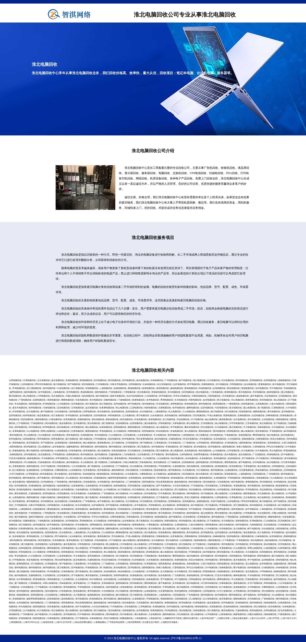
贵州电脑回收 (150, 493)
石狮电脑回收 (61, 470)
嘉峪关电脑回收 (117, 396)
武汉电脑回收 (227, 380)
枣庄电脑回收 (142, 415)
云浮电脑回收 (211, 614)
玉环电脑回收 (233, 450)
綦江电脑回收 (91, 497)
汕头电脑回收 (157, 415)
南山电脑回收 (221, 423)
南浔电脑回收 (290, 431)
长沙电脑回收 (213, 380)
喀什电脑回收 (33, 450)
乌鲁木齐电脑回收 (118, 384)
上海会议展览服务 (239, 618)
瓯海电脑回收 (118, 411)
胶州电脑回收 (290, 458)
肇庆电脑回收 (172, 454)
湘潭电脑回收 (219, 404)
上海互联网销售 (133, 622)
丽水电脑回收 (202, 474)
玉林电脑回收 (186, 454)
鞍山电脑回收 (122, 407)
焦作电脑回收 (230, 454)
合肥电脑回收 (15, 380)
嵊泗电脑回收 (203, 411)
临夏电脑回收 (148, 485)
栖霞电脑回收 (91, 431)
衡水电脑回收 (86, 478)
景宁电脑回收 (248, 458)
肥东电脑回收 (72, 435)
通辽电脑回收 (235, 427)
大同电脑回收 (43, 396)
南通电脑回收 (72, 454)
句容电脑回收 (221, 407)
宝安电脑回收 (129, 435)
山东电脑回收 (75, 470)
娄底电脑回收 (160, 470)
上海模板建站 (99, 622)
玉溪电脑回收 (261, 404)
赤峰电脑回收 (219, 536)
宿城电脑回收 (91, 388)
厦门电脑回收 (101, 462)
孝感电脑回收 (216, 454)
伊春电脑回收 (75, 450)
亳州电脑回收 (148, 404)
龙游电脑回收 (122, 423)
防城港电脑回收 (24, 489)
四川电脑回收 (207, 493)
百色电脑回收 (146, 470)
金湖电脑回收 (61, 443)
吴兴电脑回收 (79, 423)
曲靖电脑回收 (273, 392)
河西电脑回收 (214, 396)
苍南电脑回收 (89, 474)
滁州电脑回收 (101, 446)
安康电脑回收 (18, 466)
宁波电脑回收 (115, 392)
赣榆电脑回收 (67, 400)
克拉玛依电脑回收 (134, 396)
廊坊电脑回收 (217, 470)
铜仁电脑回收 (86, 439)
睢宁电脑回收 (47, 411)
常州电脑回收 (72, 415)
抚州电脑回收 (103, 470)
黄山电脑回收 (152, 489)
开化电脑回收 (174, 443)
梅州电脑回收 (75, 482)
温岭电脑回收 (193, 466)
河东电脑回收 (140, 419)
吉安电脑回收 (143, 454)
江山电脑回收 (188, 411)
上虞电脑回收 (160, 411)
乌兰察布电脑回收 (209, 583)
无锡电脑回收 (213, 544)
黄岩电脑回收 (233, 388)
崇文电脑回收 (266, 423)
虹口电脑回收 (18, 470)
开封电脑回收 (259, 392)
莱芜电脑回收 (235, 466)
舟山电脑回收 (87, 462)
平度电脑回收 (249, 466)
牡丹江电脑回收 (17, 474)
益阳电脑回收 (202, 462)
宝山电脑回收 (276, 478)
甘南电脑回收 (81, 489)
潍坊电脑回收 (129, 446)
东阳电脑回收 (220, 458)
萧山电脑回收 (176, 450)
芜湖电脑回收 (230, 474)
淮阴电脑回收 (53, 400)
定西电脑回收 (135, 478)
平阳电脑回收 (164, 466)
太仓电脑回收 (163, 458)
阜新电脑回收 (63, 466)
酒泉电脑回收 (33, 466)
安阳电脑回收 (148, 427)
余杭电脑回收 (191, 458)
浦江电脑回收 (108, 423)
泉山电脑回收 (191, 431)
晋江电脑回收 (216, 474)
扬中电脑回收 (256, 396)
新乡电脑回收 (200, 446)
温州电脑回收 (120, 404)
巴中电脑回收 (164, 493)
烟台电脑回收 (273, 435)
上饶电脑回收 (245, 474)
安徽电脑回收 (115, 454)
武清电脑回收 (96, 489)
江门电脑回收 (174, 462)
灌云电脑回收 (254, 419)
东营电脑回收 (77, 427)
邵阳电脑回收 (120, 427)
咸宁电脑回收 (43, 478)
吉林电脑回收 (176, 497)
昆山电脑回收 (44, 446)
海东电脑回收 (88, 396)
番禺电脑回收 (16, 462)
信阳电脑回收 (209, 489)
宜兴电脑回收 (134, 450)
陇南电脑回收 (181, 482)
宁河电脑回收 (197, 485)
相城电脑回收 (242, 396)
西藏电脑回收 (207, 497)
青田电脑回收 (266, 400)
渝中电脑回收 (44, 392)
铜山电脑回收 (89, 443)
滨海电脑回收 (148, 450)
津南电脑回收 (135, 458)
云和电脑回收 (203, 443)
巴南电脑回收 (44, 462)
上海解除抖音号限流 (172, 618)
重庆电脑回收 (15, 396)
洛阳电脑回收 (247, 404)
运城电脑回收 (231, 470)
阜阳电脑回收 (114, 415)
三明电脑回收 (129, 392)
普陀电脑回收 (174, 435)
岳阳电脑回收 (29, 439)
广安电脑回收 (108, 493)
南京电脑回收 (57, 380)
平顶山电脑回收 (214, 415)
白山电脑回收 (33, 431)
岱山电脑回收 (237, 400)
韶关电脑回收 (287, 435)
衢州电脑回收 (87, 454)
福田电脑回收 (30, 392)
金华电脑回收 (58, 446)
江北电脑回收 (63, 404)
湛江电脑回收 (143, 446)
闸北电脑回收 (58, 462)
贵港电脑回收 (188, 462)
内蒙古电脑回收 (48, 497)
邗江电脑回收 (211, 505)
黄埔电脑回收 (86, 380)
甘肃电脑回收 (134, 497)
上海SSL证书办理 (63, 622)
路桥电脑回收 (251, 400)
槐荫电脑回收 (259, 411)
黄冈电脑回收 (174, 470)
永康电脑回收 (178, 466)
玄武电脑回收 (228, 396)
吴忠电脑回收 (63, 407)
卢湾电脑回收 (58, 454)
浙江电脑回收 (202, 435)
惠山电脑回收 (249, 407)
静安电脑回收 (30, 446)
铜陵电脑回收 (33, 482)
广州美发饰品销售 (115, 622)
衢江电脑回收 (223, 400)
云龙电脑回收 (268, 419)
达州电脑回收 (223, 489)
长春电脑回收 (149, 384)
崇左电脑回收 (202, 392)
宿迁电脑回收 (138, 489)
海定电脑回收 (43, 415)
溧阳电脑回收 (18, 443)
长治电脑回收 (221, 427)
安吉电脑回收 (146, 411)
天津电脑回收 (29, 380)
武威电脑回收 (175, 439)
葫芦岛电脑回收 (163, 485)
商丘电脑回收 (53, 489)
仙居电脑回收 (136, 423)
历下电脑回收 (213, 521)
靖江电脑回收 (77, 388)
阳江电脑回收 (181, 489)
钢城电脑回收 (103, 474)
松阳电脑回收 (58, 435)
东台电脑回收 (136, 466)
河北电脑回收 (263, 493)
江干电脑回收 (23, 423)
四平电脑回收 (165, 396)
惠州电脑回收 (287, 474)
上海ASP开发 (273, 618)
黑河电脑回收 (163, 478)
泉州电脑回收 (114, 380)
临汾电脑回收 (273, 462)
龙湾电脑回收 (152, 400)
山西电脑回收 (18, 497)
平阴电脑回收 (234, 478)
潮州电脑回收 (193, 493)
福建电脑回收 (72, 446)
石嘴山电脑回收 (73, 396)
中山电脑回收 (136, 493)
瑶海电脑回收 (245, 411)
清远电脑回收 (266, 489)
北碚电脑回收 (211, 587)
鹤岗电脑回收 (112, 419)
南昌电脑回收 (142, 380)
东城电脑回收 (72, 380)
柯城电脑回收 (205, 388)
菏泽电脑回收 (251, 489)
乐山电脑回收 (72, 478)
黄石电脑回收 (245, 392)
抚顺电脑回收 (84, 419)
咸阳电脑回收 (41, 419)
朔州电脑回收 (35, 407)
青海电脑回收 (106, 497)
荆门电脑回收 (186, 446)
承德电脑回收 (273, 454)
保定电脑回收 (114, 439)
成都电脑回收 (284, 380)
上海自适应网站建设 (82, 622)
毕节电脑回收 (176, 427)
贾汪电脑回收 (162, 450)
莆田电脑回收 (87, 446)
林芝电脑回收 (126, 419)
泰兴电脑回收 (96, 400)
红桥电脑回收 (77, 431)
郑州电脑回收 (242, 380)
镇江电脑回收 (106, 404)
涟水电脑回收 (239, 419)
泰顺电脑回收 (251, 482)
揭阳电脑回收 (249, 493)
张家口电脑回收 (243, 446)
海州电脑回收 (49, 388)
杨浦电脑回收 (174, 474)
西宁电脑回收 (74, 384)
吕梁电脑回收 (259, 446)
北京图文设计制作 (150, 622)
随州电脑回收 (118, 482)
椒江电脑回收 (217, 411)
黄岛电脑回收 (273, 411)
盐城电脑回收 (33, 470)
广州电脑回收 (171, 380)
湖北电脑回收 (195, 489)
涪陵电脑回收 (262, 478)
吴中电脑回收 (222, 384)
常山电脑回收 (30, 435)
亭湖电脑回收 (18, 388)
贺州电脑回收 (157, 446)
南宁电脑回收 (185, 380)
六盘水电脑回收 (277, 404)
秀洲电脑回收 (166, 400)
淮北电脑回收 (143, 392)
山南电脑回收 (63, 431)
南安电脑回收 (18, 482)
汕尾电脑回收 (77, 485)
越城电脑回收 (176, 388)
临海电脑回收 (234, 458)
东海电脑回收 (176, 431)
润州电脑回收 (211, 560)
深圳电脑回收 (188, 392)
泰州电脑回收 (254, 485)
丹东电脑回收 (205, 439)
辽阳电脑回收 (290, 470)
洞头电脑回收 (51, 423)
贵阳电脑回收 (270, 380)
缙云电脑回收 (231, 411)
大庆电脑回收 (234, 439)
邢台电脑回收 (207, 427)
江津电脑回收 (225, 485)
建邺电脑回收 (193, 407)
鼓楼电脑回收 (208, 384)
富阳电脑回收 (150, 466)
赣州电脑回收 (115, 446)
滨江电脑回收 (118, 443)
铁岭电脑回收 (195, 482)
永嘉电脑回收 (205, 458)
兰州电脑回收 (102, 384)
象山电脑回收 (247, 431)
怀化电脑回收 (106, 485)
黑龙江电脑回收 (192, 497)
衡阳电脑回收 (185, 415)
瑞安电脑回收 (261, 431)
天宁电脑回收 (197, 419)
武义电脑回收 (174, 411)
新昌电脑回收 (93, 423)
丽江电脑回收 (72, 439)
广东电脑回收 (273, 474)
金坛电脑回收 (250, 384)
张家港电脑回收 (119, 450)
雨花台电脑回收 (277, 439)
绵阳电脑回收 (211, 524)
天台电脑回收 (44, 435)
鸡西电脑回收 (150, 407)
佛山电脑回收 (91, 427)
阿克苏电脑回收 (190, 439)
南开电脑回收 (178, 407)
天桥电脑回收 (178, 423)
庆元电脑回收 (247, 450)
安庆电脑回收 (89, 470)
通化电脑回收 (98, 419)
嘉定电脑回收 (213, 602)
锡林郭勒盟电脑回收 (117, 478)
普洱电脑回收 (214, 446)
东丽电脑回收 (262, 439)
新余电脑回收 (63, 427)
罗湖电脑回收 (49, 404)
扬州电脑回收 (72, 462)
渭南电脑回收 (263, 427)
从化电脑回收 (131, 474)
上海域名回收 (47, 622)
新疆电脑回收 (148, 497)
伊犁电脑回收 (62, 458)
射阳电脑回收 (148, 431)
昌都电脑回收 (164, 407)
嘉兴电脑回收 (86, 415)
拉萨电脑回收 (179, 384)
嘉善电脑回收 (132, 411)
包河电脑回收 (261, 388)
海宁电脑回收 (146, 443)
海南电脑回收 (63, 485)
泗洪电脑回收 (219, 431)
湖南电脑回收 (39, 489)
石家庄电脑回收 (218, 501)
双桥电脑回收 (237, 489)
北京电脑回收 (43, 380)
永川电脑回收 (160, 474)
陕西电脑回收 (120, 497)
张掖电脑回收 (18, 450)
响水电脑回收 (177, 458)
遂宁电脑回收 (245, 462)
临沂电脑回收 (166, 489)
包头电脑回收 (57, 396)
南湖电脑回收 (148, 388)
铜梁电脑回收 (33, 497)
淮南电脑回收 (245, 435)
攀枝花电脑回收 (192, 427)
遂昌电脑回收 (150, 423)
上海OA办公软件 (257, 618)
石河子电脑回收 (48, 466)
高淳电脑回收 (191, 478)
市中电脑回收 (276, 388)
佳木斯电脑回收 (105, 458)
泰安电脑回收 (160, 462)
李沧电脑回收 (101, 435)
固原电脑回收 (27, 419)
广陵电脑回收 (25, 400)
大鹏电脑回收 (145, 474)
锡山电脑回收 (211, 419)
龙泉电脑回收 (207, 466)
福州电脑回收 (101, 454)
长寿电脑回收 (280, 482)
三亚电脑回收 (216, 392)
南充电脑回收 (67, 489)
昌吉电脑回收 (211, 548)
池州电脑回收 (268, 485)
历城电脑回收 (87, 435)
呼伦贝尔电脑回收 (275, 446)
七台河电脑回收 (78, 466)
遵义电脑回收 (287, 392)
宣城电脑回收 (35, 485)
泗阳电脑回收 (214, 540)
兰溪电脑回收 (160, 443)
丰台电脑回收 (160, 435)
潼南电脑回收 (63, 497)
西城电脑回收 (87, 392)
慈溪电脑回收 (138, 400)
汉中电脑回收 (211, 567)
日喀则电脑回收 (199, 396)
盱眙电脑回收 (162, 431)
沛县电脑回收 (81, 400)
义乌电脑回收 (219, 450)
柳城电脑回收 (282, 485)
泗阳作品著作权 (190, 618)
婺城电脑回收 (191, 388)
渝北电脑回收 (44, 454)
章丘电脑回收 (276, 450)
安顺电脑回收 (244, 415)
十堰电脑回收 (233, 404)
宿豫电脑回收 (110, 400)
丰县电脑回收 (63, 388)
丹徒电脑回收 (183, 419)
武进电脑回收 (271, 396)
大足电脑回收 (235, 493)
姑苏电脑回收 (207, 407)
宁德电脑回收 (230, 435)
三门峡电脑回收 (133, 482)
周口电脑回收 (213, 610)
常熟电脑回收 (106, 431)
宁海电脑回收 (37, 423)
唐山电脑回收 (29, 396)
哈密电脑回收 (69, 419)
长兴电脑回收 (181, 400)
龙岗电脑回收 (273, 443)
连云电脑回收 (33, 411)
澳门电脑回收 (93, 466)
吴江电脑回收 (169, 419)
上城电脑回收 (106, 388)
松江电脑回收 (124, 489)
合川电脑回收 (110, 489)
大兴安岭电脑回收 (180, 485)
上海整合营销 (223, 618)
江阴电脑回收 (188, 435)
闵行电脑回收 (91, 404)
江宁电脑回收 (122, 466)
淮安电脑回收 (188, 474)
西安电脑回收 (88, 384)
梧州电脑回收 (15, 439)
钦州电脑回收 (15, 478)
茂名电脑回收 (132, 470)
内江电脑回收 (203, 470)
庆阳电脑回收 (276, 470)
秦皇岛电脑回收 (19, 407)
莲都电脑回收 (247, 388)
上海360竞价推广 (207, 618)
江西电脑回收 (115, 462)
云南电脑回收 (93, 493)
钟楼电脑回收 (134, 431)
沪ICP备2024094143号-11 (186, 638)
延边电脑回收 (90, 458)
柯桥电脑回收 (195, 400)
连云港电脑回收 (210, 599)
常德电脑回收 (172, 446)
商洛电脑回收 (261, 470)
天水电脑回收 (278, 427)
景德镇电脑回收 (158, 392)
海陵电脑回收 (282, 419)
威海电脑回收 (118, 470)
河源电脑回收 (215, 606)
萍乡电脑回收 (162, 404)
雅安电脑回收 (21, 493)
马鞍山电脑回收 (130, 462)
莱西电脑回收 (117, 474)
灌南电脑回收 (75, 443)
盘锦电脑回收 (149, 478)
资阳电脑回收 (148, 482)
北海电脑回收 (91, 485)
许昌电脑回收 (188, 470)
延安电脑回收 (161, 439)
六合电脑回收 (149, 458)
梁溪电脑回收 (264, 384)
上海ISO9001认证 (31, 622)
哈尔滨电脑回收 (164, 384)
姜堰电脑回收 (103, 443)
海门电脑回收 (263, 407)
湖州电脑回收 (21, 427)
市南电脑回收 (290, 388)
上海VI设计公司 (288, 618)
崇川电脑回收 (278, 384)
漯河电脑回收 (57, 478)
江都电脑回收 (278, 407)
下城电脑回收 (124, 400)
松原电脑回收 (220, 439)
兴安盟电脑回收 (246, 470)
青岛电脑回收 (174, 392)
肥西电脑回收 (217, 443)
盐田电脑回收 (15, 415)
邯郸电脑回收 (272, 415)
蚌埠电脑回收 (49, 427)
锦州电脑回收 (47, 450)
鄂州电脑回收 (43, 439)
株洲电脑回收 (230, 392)
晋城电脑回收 (100, 478)
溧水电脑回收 (60, 474)
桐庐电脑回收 (237, 482)
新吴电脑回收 (33, 443)
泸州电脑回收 (100, 439)
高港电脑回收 (205, 431)
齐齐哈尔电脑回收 (181, 396)
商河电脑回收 (266, 482)
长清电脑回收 (231, 443)
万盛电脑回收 (35, 493)
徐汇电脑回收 (57, 415)
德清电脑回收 (162, 388)
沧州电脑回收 (259, 462)
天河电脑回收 (207, 423)
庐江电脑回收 (262, 458)
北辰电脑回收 (108, 466)
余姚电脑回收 (120, 388)
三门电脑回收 (188, 443)
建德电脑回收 (205, 478)
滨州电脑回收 (47, 482)
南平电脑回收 (134, 404)
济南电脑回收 (157, 380)
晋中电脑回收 (287, 454)
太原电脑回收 (27, 384)
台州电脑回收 (47, 470)
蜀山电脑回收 (280, 400)
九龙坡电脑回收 (144, 435)
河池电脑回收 (89, 482)
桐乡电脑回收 (205, 450)
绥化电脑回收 (209, 482)
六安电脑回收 (129, 454)
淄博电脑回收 (176, 404)
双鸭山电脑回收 (48, 431)
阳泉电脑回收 (286, 415)
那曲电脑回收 (248, 439)
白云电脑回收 (115, 435)
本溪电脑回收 (18, 431)
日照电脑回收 (259, 474)
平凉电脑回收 (47, 458)
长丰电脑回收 (261, 450)
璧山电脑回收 (278, 493)
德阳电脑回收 (228, 446)
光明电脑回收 (278, 466)
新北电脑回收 (235, 407)
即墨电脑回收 (290, 450)
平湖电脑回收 (276, 431)
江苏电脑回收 (251, 423)
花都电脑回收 (16, 454)
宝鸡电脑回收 (77, 407)
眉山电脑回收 (221, 493)
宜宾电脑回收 (134, 485)
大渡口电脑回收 (289, 443)
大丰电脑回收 (211, 528)
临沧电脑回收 (245, 454)
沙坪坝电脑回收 (236, 423)
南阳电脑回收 (120, 485)
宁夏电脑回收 (77, 497)
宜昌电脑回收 (199, 415)
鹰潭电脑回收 (259, 435)
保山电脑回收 (162, 427)
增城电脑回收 (248, 478)
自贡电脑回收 (258, 415)
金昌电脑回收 (91, 407)
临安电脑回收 (75, 474)
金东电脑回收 (209, 400)
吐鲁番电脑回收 (107, 407)
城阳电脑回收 (245, 443)
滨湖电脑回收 (285, 396)
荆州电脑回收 (216, 462)
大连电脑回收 (151, 396)
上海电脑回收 (58, 392)
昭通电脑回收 (229, 415)
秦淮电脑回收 (154, 419)
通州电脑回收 (217, 517)
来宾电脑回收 (171, 415)
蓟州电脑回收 (46, 474)
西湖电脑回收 (233, 431)
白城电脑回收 (61, 450)
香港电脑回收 (120, 458)
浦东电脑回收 (101, 392)
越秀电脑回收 (16, 392)
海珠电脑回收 (35, 404)
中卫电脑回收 (249, 427)
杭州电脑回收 (100, 380)
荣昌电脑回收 (178, 493)
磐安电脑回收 (16, 435)
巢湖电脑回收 (221, 466)
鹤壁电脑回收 (57, 439)
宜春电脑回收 (145, 462)
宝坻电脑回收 (223, 482)
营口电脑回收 (76, 458)
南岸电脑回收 (29, 415)
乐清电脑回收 (132, 443)
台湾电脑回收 (32, 474)
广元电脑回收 (259, 454)
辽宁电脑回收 (162, 497)
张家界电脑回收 (201, 454)
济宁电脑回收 (157, 454)
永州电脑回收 (103, 482)
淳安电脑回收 (211, 485)
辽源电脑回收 (136, 407)
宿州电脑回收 (128, 380)
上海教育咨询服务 (169, 622)
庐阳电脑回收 (164, 423)
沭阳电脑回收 (75, 411)
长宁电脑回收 (280, 423)
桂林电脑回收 (106, 427)
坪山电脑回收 (30, 462)
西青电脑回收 (89, 450)
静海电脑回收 (177, 478)
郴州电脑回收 (29, 478)
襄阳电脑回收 (134, 427)
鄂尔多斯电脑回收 (144, 439)
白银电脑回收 (55, 419)
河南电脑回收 (280, 489)
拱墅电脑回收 (89, 411)
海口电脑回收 (199, 380)
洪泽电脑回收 (18, 411)
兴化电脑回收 (61, 411)
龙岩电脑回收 (100, 415)
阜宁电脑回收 (47, 443)
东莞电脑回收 (63, 493)
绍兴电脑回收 (216, 435)
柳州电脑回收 (205, 404)
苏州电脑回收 (72, 392)
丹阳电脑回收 (236, 384)
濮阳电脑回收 (230, 462)
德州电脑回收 (49, 485)
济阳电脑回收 (276, 458)
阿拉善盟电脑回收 (164, 482)
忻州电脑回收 (128, 439)
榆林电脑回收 (33, 458)
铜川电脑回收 (102, 396)
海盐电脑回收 (65, 423)
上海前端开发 (154, 618)
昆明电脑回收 (256, 380)
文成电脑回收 (220, 478)
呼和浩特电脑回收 (43, 384)
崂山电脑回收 (193, 423)
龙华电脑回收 (30, 454)
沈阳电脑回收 (135, 384)
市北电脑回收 (21, 404)
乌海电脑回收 (49, 407)
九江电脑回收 (128, 415)
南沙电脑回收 (263, 466)
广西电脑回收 (61, 482)
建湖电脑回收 (225, 419)
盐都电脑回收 (39, 400)
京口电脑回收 (120, 431)
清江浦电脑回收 (34, 388)
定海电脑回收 (219, 388)
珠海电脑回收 (191, 404)
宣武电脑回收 (77, 404)
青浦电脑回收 (239, 485)
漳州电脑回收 (35, 427)
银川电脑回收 (59, 384)
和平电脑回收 (193, 384)
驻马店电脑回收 (78, 493)
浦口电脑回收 (103, 450)
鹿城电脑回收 (134, 388)
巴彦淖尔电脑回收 (17, 458)
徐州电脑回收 (21, 485)
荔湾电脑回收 (288, 411)
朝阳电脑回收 (16, 446)
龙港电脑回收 (191, 450)
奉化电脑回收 (103, 411)
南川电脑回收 (122, 493)
